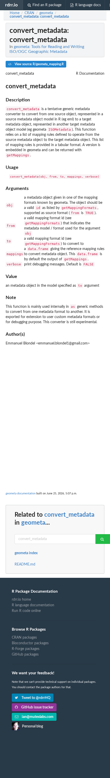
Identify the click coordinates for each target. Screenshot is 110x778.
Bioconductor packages (30, 643)
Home (14, 13)
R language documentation (33, 605)
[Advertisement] (55, 403)
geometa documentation (21, 493)
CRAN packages (24, 637)
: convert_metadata (39, 16)
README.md (25, 564)
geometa (33, 523)
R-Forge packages (25, 649)
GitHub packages (25, 654)
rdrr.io (11, 5)
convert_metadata (69, 515)
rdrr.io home (21, 599)
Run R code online (26, 611)
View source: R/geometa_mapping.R (39, 64)
